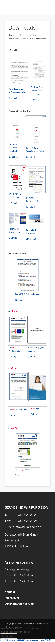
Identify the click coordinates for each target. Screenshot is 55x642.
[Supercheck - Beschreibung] (17, 218)
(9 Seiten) (30, 157)
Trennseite (32, 347)
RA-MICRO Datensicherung (27, 294)
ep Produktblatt (18, 409)
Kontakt (10, 591)
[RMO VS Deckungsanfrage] (36, 179)
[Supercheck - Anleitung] (36, 218)
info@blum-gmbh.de (28, 527)
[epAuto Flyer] (37, 387)
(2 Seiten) (13, 238)
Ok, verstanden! (9, 636)
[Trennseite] (37, 330)
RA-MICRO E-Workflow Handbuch (15, 147)
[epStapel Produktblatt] (18, 329)
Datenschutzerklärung (19, 603)
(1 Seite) (12, 356)
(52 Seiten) (13, 157)
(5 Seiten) (13, 98)
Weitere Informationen (27, 640)
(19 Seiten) (31, 239)
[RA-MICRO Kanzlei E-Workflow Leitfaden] (36, 129)
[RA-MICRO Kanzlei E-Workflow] (17, 177)
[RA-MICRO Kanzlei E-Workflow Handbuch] (17, 127)
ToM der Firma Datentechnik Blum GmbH (37, 90)
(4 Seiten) (13, 203)
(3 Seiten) (35, 99)
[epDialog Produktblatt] (27, 449)
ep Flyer (34, 408)
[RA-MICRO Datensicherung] (27, 274)
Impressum (12, 597)
